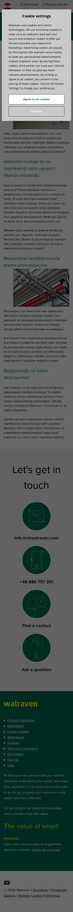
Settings (36, 111)
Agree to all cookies (36, 99)
